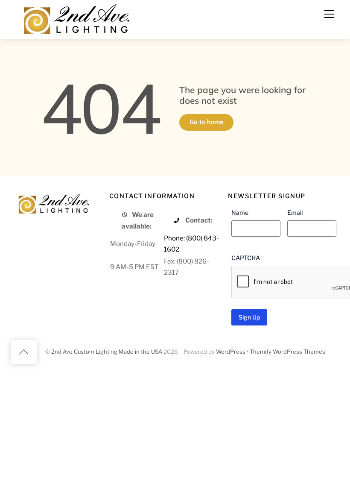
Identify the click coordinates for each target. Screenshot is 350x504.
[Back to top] (24, 352)
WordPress (230, 352)
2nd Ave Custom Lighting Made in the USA (106, 352)
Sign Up (249, 317)
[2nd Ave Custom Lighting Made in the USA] (76, 18)
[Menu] (329, 14)
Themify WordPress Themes (287, 352)
